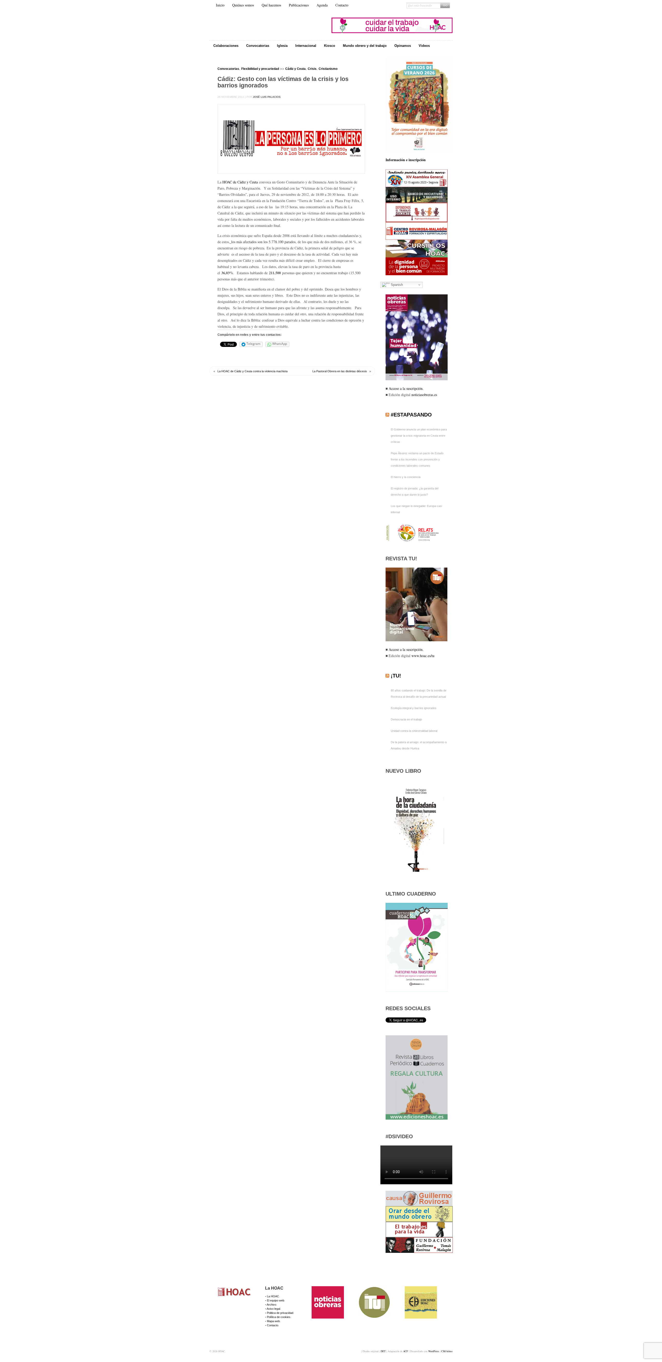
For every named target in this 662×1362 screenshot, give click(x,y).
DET (383, 1351)
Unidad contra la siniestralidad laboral (414, 730)
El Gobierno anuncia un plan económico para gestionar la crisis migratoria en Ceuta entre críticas (419, 435)
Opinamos (402, 46)
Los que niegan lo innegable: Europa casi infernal (416, 509)
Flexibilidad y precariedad (260, 69)
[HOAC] (234, 1296)
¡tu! (396, 676)
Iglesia (282, 46)
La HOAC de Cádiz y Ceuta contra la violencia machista (252, 371)
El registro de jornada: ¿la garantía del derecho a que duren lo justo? (414, 491)
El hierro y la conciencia (405, 477)
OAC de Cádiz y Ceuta (241, 182)
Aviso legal (273, 1308)
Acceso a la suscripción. (406, 388)
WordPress (433, 1351)
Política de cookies (278, 1317)
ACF (405, 1351)
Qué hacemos (271, 5)
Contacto (341, 5)
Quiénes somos (243, 5)
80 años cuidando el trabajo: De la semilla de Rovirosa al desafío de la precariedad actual (418, 693)
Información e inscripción (406, 159)
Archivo (271, 1304)
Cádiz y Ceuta (295, 69)
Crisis (312, 69)
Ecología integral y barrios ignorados (414, 708)
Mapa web (273, 1321)
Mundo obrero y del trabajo (365, 46)
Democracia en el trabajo (406, 719)
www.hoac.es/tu (422, 655)
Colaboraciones (225, 46)
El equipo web (275, 1300)
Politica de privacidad (280, 1312)
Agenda (322, 5)
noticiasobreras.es (424, 394)
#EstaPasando (411, 415)
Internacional (305, 46)
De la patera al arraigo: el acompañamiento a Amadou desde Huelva (419, 745)
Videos (424, 46)
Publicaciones (299, 5)
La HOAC (273, 1296)
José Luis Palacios (267, 96)
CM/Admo (447, 1351)
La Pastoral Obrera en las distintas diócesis (339, 371)
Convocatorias (257, 46)
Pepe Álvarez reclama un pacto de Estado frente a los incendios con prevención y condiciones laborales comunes (417, 459)
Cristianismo (328, 69)
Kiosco (329, 46)
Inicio (220, 5)
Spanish (396, 285)
